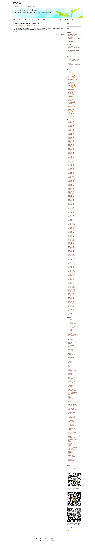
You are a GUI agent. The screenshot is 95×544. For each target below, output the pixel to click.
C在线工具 (70, 358)
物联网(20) (70, 116)
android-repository (72, 409)
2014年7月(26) (71, 310)
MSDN (69, 337)
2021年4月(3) (71, 203)
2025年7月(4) (71, 134)
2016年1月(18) (71, 286)
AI (38, 19)
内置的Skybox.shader (72, 46)
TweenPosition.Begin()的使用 (74, 64)
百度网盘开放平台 (71, 443)
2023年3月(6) (71, 172)
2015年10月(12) (71, 290)
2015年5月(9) (71, 297)
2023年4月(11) (71, 171)
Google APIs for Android (73, 425)
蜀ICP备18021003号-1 (49, 538)
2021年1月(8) (71, 207)
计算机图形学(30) (71, 99)
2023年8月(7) (71, 165)
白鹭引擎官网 (70, 378)
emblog (34, 25)
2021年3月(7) (71, 204)
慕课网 (69, 436)
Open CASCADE (71, 456)
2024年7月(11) (71, 150)
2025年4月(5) (71, 138)
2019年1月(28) (71, 238)
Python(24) (70, 89)
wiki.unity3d (70, 333)
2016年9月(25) (71, 275)
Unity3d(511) (70, 75)
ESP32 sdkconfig (71, 37)
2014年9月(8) (71, 308)
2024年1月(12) (71, 159)
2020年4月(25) (71, 219)
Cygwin (69, 388)
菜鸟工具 (70, 445)
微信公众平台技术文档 (72, 377)
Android (55, 19)
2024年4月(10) (71, 154)
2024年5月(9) (71, 153)
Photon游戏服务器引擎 (72, 393)
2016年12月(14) (71, 271)
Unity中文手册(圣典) (72, 323)
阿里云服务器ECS (71, 437)
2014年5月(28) (71, 313)
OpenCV (49, 19)
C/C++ (61, 19)
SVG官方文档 (71, 461)
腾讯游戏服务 (70, 369)
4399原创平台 (71, 398)
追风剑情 (18, 25)
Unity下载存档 (71, 327)
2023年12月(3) (71, 160)
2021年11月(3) (71, 193)
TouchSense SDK (71, 428)
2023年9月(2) (71, 164)
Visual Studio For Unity (72, 433)
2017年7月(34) (71, 262)
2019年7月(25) (71, 230)
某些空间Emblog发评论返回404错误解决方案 (27, 23)
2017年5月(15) (71, 265)
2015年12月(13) (71, 287)
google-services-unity (72, 404)
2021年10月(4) (71, 195)
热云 (69, 364)
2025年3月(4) (71, 140)
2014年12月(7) (71, 303)
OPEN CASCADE (71, 354)
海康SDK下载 (71, 453)
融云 (69, 365)
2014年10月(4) (71, 306)
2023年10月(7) (71, 163)
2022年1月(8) (71, 191)
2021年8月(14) (71, 197)
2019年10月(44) (71, 226)
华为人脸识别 (70, 448)
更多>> (73, 19)
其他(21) (70, 112)
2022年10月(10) (71, 179)
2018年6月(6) (71, 247)
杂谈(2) (69, 110)
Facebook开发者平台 (72, 412)
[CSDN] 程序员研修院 (72, 447)
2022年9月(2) (71, 180)
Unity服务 (70, 330)
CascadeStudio (71, 457)
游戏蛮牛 (70, 359)
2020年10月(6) (71, 211)
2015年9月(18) (71, 291)
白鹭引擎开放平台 (71, 380)
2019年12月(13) (71, 223)
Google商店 (70, 424)
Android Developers (72, 416)
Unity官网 (70, 319)
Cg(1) (69, 83)
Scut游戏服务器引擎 (72, 390)
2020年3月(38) (71, 220)
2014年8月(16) (71, 309)
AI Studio (70, 440)
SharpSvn (70, 396)
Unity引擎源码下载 (72, 329)
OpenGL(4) (70, 82)
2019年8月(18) (71, 228)
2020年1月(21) (71, 222)
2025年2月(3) (71, 141)
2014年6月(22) (71, 312)
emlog (43, 538)
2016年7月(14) (71, 278)
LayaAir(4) (70, 95)
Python (33, 19)
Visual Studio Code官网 (73, 334)
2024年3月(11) (71, 156)
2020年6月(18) (71, 216)
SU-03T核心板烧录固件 (72, 34)
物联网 (43, 19)
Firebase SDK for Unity (72, 405)
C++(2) (69, 72)
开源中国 (70, 400)
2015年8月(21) (71, 293)
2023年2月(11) (71, 173)
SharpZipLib (70, 349)
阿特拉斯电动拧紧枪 (72, 66)
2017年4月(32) (71, 266)
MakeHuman (70, 429)
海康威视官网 (70, 451)
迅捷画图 (70, 444)
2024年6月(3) (71, 152)
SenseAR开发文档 (72, 335)
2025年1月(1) (71, 142)
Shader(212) (72, 81)
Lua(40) (69, 88)
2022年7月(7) (71, 183)
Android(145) (70, 85)
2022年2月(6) (71, 189)
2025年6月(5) (71, 136)
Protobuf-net (70, 350)
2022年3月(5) (71, 188)
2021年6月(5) (71, 200)
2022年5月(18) (71, 185)
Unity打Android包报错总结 (73, 57)
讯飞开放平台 (70, 385)
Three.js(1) (70, 113)
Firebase (70, 401)
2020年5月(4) (71, 218)
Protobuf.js (70, 351)
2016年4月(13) (71, 282)
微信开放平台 (70, 373)
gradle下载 (70, 413)
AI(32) (69, 115)
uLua (69, 346)
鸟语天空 (16, 2)
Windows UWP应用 (72, 432)
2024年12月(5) (71, 144)
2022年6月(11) (71, 184)
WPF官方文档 (71, 345)
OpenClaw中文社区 (72, 459)
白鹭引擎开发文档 (71, 381)
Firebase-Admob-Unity (72, 402)
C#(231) (69, 73)
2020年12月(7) (71, 208)
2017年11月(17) (71, 256)
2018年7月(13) (71, 246)
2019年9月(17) (71, 227)
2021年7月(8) (71, 199)
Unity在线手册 (71, 322)
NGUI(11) (71, 78)
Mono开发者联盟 (71, 389)
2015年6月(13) (71, 295)
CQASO (69, 410)
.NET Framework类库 (72, 341)
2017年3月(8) (71, 267)
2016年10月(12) (71, 274)
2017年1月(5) (71, 270)
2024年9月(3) (71, 148)
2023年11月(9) (71, 161)
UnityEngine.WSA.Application (74, 50)
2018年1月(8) (71, 254)
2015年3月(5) (71, 299)
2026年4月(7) (71, 125)
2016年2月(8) (71, 285)
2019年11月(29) (71, 224)
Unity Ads (70, 331)
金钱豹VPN (70, 427)
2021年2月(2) (71, 205)
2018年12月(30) (71, 239)
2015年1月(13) (71, 302)
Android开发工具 (71, 421)
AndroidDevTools (71, 419)
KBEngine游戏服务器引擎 (73, 392)
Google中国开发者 (72, 417)
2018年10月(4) (71, 242)
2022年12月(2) (71, 176)
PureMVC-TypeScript (72, 384)
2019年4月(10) (71, 234)
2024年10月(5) (71, 146)
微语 (19, 19)
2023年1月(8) (71, 175)
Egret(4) (69, 93)
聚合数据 (70, 362)
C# (29, 19)
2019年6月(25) (71, 231)
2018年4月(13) (71, 250)
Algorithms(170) (71, 90)
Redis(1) (70, 107)
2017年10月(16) (71, 258)
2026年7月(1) (71, 121)
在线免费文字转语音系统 (73, 439)
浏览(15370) (61, 34)
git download (70, 455)
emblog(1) (70, 109)
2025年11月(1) (71, 132)
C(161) (69, 71)
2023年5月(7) (71, 169)
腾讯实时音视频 (71, 374)
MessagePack (71, 357)
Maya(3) (69, 92)
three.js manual (71, 460)
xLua (69, 347)
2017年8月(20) (71, 261)
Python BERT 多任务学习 (73, 41)
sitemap (57, 538)
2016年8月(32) (71, 277)
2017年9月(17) (71, 259)
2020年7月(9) (71, 215)
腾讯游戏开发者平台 (72, 370)
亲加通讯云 (70, 386)
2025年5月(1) (71, 137)
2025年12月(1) (71, 130)
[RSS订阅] (68, 531)
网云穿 (69, 441)
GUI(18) (71, 76)
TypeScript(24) (71, 102)
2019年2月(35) (71, 236)
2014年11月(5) (71, 305)
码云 (69, 394)
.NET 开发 (70, 343)
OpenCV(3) (70, 98)
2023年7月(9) (71, 167)
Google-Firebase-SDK (72, 406)
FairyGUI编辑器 (71, 382)
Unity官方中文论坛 (72, 325)
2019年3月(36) (71, 235)
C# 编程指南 (70, 339)
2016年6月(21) (71, 279)
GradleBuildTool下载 (72, 415)
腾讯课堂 (70, 372)
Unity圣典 (70, 321)
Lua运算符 (70, 51)
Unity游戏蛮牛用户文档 (72, 326)
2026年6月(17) (71, 122)
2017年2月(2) (71, 269)
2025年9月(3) (71, 133)
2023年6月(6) (71, 168)
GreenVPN (70, 361)
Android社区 (70, 420)
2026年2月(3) (71, 128)
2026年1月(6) (71, 129)
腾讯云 (69, 366)
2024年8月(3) (71, 149)
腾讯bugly (70, 397)
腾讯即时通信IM (71, 376)
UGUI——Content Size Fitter (74, 52)
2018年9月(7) (71, 243)
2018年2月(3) (71, 252)
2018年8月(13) (71, 244)
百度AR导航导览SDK (72, 449)
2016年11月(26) (71, 273)
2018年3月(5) (71, 251)
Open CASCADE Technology (74, 435)
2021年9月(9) (71, 196)
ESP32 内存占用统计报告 (73, 35)
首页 (14, 19)
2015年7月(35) (71, 294)
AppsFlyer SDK (71, 408)
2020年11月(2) (71, 210)
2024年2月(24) (71, 157)
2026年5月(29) (71, 124)
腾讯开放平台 (70, 368)
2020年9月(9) (71, 212)
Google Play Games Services (74, 423)
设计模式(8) (70, 105)
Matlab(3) (70, 96)
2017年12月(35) (71, 255)
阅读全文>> (15, 31)
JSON (69, 355)
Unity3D (24, 19)
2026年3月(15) (71, 126)
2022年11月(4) (71, 177)
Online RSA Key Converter (73, 431)
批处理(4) (70, 100)
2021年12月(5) (71, 192)
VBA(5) (69, 103)
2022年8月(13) (71, 181)
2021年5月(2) (71, 201)
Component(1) (72, 79)
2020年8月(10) (71, 214)
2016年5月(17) (71, 281)
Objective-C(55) (71, 86)
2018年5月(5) (71, 248)
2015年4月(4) (71, 298)
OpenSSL (70, 353)
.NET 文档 (70, 342)
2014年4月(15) (71, 314)
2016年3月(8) (71, 283)
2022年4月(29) (71, 187)
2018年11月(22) (71, 240)
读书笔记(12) (70, 106)
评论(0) (57, 34)
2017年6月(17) (71, 263)
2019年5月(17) (71, 232)
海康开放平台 (70, 452)
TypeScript (67, 19)
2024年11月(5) (71, 145)
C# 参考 (69, 338)
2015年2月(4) (71, 301)
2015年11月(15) (71, 289)
